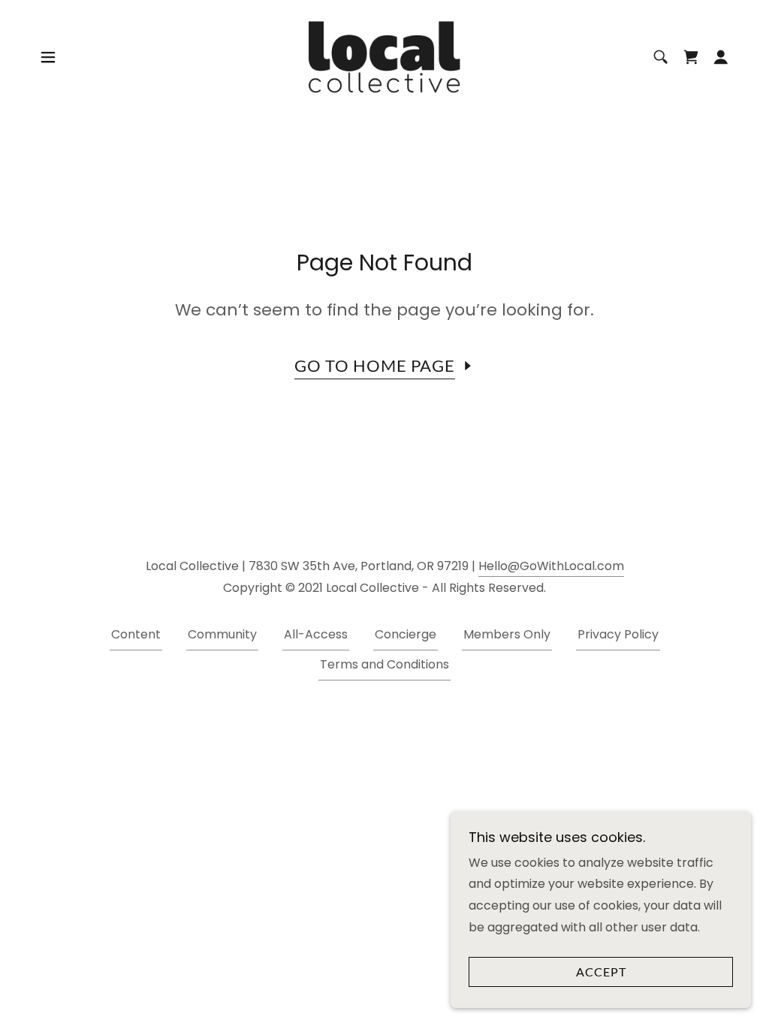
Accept (601, 972)
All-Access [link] (316, 634)
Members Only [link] (506, 634)
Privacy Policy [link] (618, 634)
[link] (384, 56)
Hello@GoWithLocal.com (551, 566)
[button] (48, 57)
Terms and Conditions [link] (384, 664)
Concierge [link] (405, 634)
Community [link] (222, 634)
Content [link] (136, 634)
